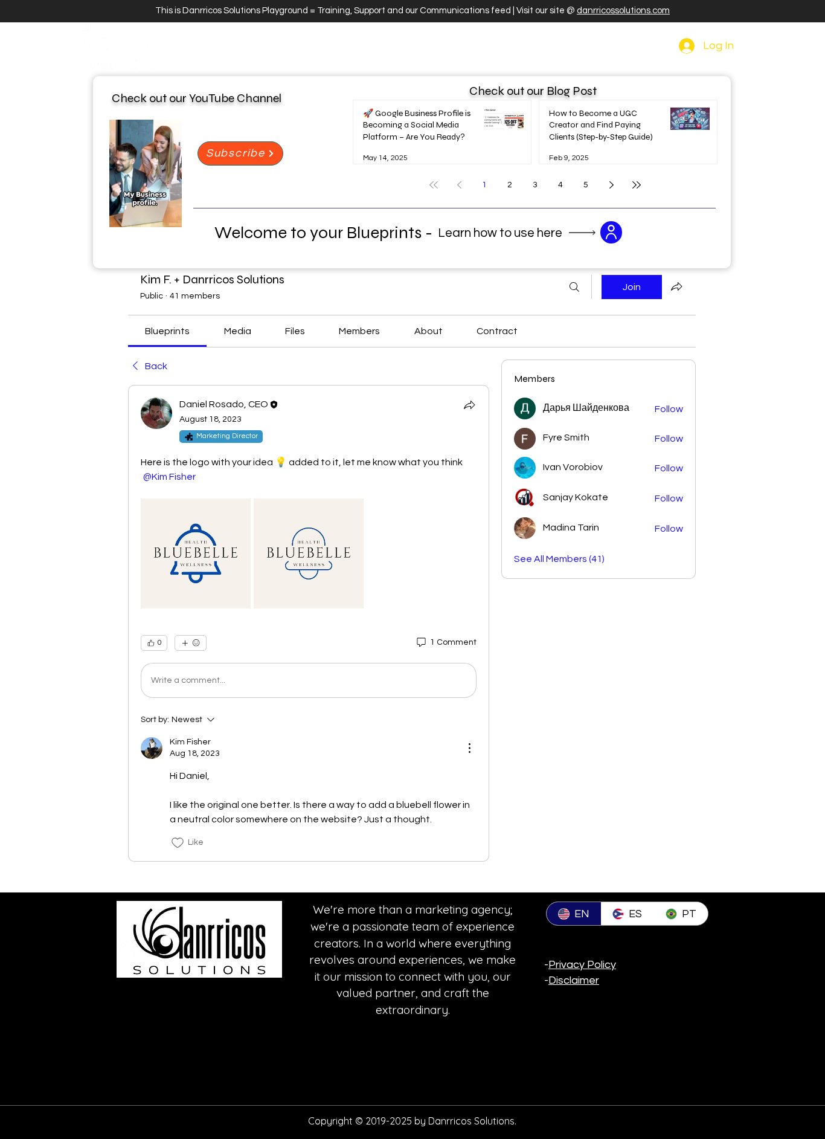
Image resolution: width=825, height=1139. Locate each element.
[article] (308, 623)
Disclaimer (573, 980)
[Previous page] (459, 185)
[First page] (434, 185)
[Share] (469, 405)
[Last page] (636, 185)
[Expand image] (196, 553)
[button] (166, 214)
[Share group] (676, 286)
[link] (167, 331)
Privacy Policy (582, 964)
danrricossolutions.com (623, 10)
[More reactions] (191, 643)
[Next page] (611, 185)
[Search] (574, 287)
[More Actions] (469, 748)
